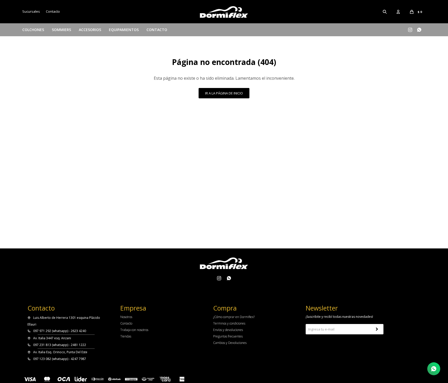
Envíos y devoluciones (228, 330)
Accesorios (90, 29)
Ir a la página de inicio (224, 93)
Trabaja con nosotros (134, 330)
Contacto (156, 29)
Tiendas (125, 336)
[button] (385, 11)
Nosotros (126, 317)
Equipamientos (124, 29)
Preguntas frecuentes (228, 336)
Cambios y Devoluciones (230, 343)
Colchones (33, 29)
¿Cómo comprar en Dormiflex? (234, 317)
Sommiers (61, 29)
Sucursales (31, 11)
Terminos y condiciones (229, 323)
